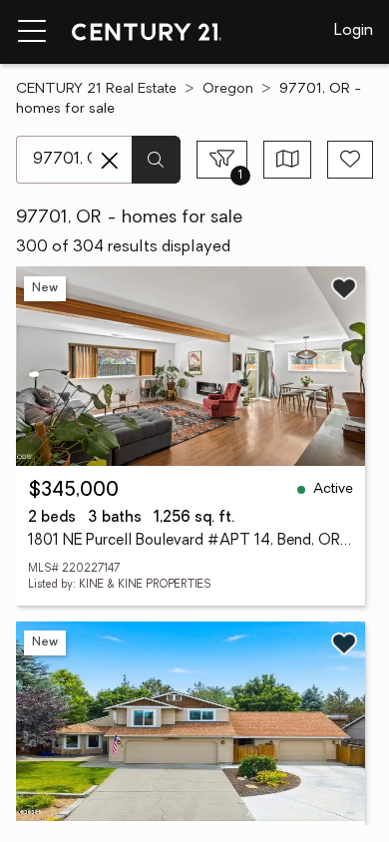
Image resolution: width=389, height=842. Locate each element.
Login (353, 31)
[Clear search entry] (110, 161)
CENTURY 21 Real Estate (96, 89)
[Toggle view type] (287, 160)
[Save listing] (344, 288)
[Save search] (350, 160)
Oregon (227, 89)
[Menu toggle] (32, 32)
